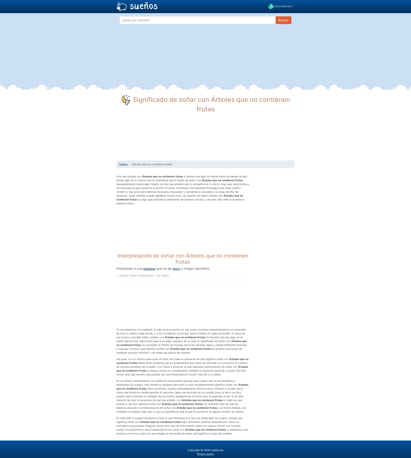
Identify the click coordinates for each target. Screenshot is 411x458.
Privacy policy (205, 454)
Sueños (123, 164)
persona (149, 269)
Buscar (283, 20)
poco (176, 269)
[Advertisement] (205, 137)
